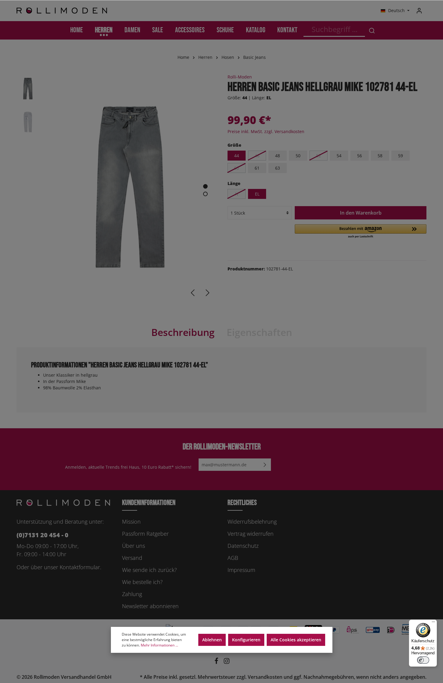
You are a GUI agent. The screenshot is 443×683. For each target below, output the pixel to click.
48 (277, 155)
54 (339, 155)
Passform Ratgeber (145, 533)
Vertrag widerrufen (251, 533)
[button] (360, 231)
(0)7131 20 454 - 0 (42, 535)
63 (277, 168)
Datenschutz (243, 545)
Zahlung (132, 594)
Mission (131, 521)
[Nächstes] (207, 292)
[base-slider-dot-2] (205, 194)
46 (257, 155)
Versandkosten (265, 677)
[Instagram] (226, 662)
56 (359, 155)
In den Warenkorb (361, 212)
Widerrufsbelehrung (252, 521)
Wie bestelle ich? (142, 582)
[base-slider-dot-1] (205, 186)
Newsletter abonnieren (150, 606)
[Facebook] (217, 662)
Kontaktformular (80, 567)
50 (298, 155)
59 (400, 155)
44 (236, 155)
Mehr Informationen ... (159, 645)
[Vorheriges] (192, 292)
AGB (233, 557)
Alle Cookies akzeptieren (296, 640)
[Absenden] (265, 464)
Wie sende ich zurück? (149, 569)
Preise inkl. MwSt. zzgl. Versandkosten (266, 131)
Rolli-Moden (240, 77)
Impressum (241, 569)
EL (257, 194)
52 (318, 155)
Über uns (133, 545)
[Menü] (433, 623)
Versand (132, 557)
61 (257, 168)
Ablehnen (212, 640)
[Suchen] (372, 30)
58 (380, 155)
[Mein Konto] (419, 11)
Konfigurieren (246, 640)
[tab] (183, 332)
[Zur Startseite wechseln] (62, 10)
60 (236, 168)
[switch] (423, 660)
